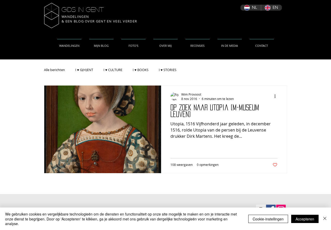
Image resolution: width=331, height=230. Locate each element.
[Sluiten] (325, 219)
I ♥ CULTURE (112, 69)
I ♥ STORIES (167, 69)
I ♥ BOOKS (140, 69)
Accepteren (305, 218)
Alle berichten (54, 69)
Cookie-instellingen (268, 218)
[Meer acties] (277, 96)
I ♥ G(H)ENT (84, 69)
